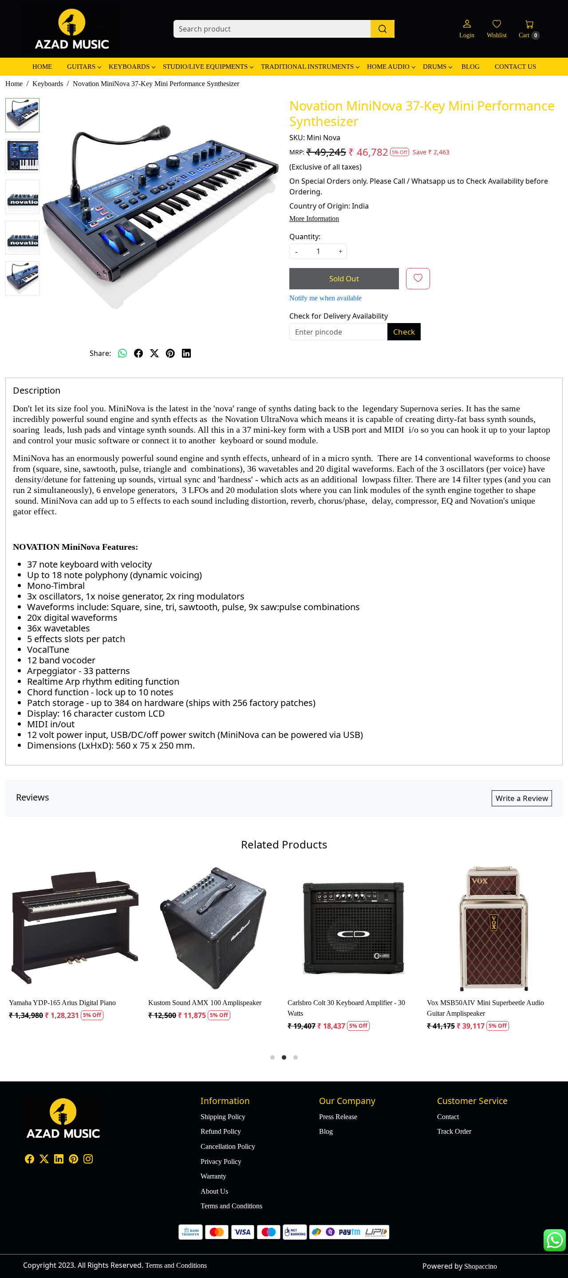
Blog (471, 66)
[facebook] (138, 353)
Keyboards (129, 66)
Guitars (81, 66)
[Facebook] (29, 1159)
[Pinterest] (73, 1159)
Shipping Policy (223, 1116)
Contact (448, 1116)
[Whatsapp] (122, 353)
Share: (100, 353)
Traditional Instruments (307, 66)
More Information (314, 218)
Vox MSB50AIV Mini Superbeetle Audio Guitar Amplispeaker (101, 1008)
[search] (382, 29)
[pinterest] (170, 353)
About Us (214, 1191)
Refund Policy (221, 1131)
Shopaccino (480, 1266)
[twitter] (154, 353)
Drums (434, 66)
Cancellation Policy (228, 1146)
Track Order (454, 1131)
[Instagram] (88, 1159)
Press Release (338, 1116)
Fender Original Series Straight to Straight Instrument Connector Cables (240, 1008)
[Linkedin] (58, 1159)
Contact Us (515, 66)
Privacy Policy (221, 1161)
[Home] (72, 28)
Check (404, 332)
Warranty (213, 1176)
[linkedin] (186, 353)
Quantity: (304, 236)
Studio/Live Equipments (205, 66)
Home (42, 66)
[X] (44, 1159)
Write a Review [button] (522, 798)
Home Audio (388, 66)
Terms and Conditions (231, 1206)
